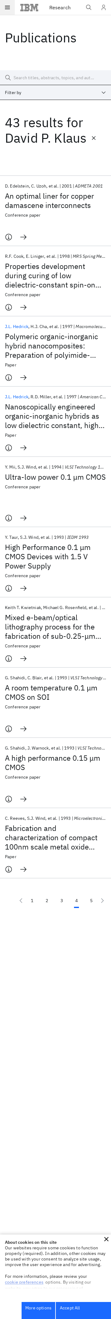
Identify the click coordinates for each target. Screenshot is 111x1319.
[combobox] (55, 92)
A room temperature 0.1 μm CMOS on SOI (51, 692)
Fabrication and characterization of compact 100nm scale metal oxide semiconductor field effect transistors (51, 837)
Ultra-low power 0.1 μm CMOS (55, 477)
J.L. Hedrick (16, 326)
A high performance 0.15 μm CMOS (52, 762)
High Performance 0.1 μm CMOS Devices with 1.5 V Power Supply (48, 556)
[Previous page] (21, 900)
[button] (106, 1239)
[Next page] (102, 900)
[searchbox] (55, 77)
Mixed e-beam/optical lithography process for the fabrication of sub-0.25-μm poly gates (50, 627)
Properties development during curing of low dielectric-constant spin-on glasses (50, 275)
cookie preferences (24, 1282)
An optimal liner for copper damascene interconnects (49, 200)
